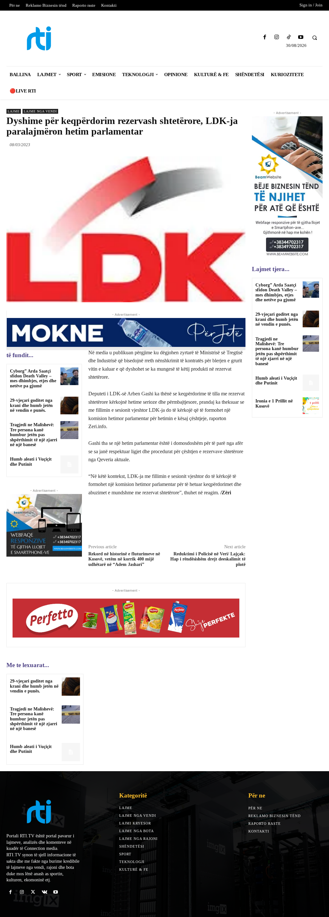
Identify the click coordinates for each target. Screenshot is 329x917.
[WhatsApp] (239, 144)
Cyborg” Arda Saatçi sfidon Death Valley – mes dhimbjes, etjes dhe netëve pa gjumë (33, 378)
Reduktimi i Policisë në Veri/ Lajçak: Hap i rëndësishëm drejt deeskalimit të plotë (207, 559)
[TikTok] (288, 37)
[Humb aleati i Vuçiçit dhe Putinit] (69, 464)
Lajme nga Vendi (40, 111)
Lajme (14, 111)
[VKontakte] (44, 892)
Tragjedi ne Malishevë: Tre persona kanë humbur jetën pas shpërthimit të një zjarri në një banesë (33, 434)
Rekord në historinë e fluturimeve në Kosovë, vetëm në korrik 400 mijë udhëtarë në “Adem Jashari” (124, 559)
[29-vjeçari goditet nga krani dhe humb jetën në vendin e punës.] (69, 405)
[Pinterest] (224, 144)
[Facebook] (265, 37)
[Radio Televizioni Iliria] (44, 38)
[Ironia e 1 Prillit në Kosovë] (311, 405)
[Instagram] (276, 37)
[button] (315, 38)
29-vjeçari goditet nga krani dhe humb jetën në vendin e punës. (31, 405)
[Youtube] (300, 37)
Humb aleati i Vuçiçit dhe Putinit (31, 461)
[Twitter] (209, 144)
